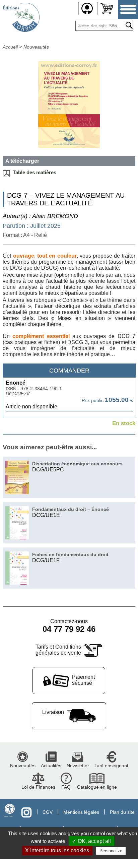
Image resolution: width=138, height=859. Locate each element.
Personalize (110, 850)
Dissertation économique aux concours (77, 463)
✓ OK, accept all (91, 841)
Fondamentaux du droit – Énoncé (70, 509)
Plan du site (122, 812)
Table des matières (34, 172)
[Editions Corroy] (21, 30)
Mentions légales (81, 812)
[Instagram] (26, 812)
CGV (48, 812)
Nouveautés (36, 47)
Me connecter (87, 8)
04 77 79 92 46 (69, 629)
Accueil (10, 47)
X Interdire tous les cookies (57, 850)
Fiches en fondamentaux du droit (70, 554)
